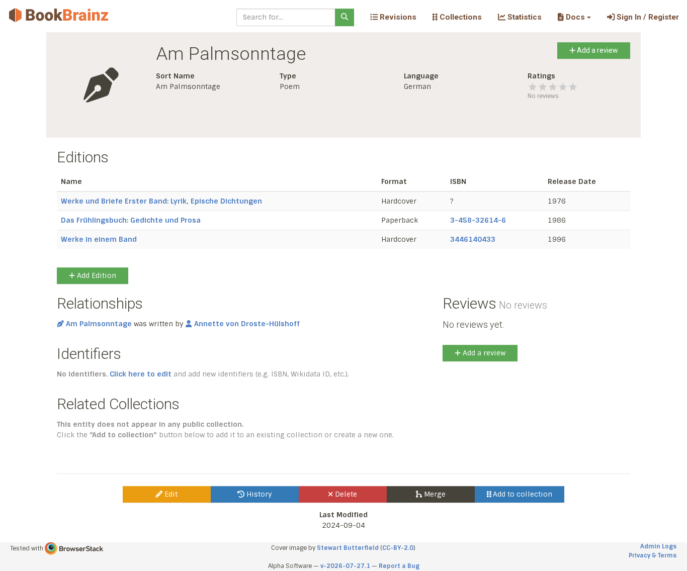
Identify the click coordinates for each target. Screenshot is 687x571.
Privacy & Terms (652, 555)
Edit (170, 494)
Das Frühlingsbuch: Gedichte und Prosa (131, 220)
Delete (345, 494)
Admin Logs (658, 546)
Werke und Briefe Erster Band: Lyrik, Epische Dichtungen (161, 201)
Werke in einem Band (99, 239)
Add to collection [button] (521, 494)
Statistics (523, 17)
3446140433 (472, 239)
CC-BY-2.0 (397, 548)
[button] (574, 17)
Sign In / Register (647, 17)
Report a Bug (399, 566)
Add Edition (95, 275)
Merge (434, 494)
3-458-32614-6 (478, 220)
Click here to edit (140, 373)
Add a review (596, 50)
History (258, 494)
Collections (460, 17)
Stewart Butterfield (348, 548)
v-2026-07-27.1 (345, 566)
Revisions (397, 17)
